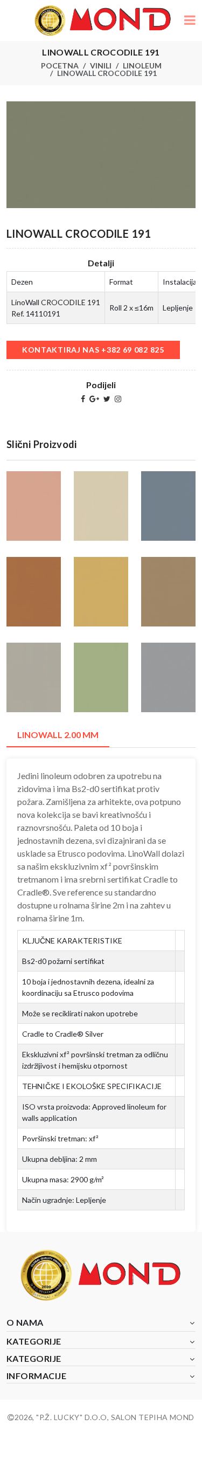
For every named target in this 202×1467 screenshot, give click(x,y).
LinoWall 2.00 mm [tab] (58, 734)
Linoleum (142, 65)
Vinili (101, 65)
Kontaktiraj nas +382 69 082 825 (93, 349)
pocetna (60, 65)
